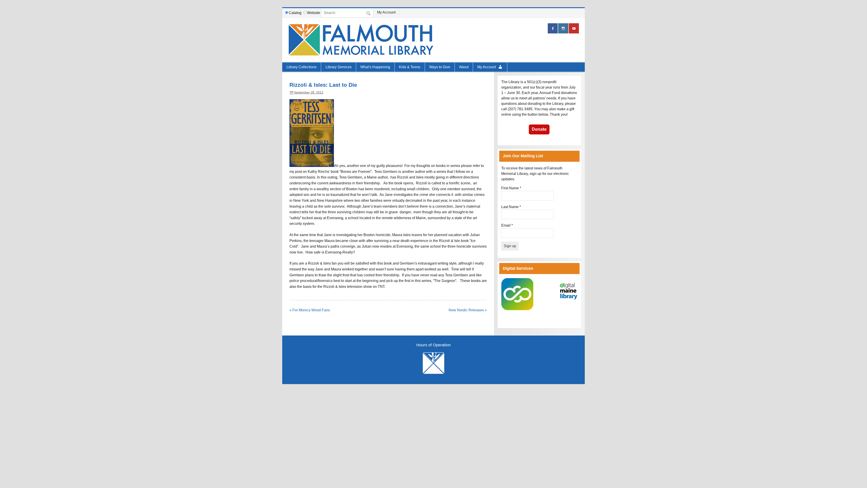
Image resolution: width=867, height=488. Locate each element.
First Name (511, 188)
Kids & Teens (409, 67)
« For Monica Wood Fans (309, 310)
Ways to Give (439, 67)
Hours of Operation (433, 345)
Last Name (511, 207)
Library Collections (302, 67)
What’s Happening (375, 67)
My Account (386, 12)
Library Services (339, 67)
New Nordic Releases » (468, 310)
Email (507, 225)
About (463, 67)
